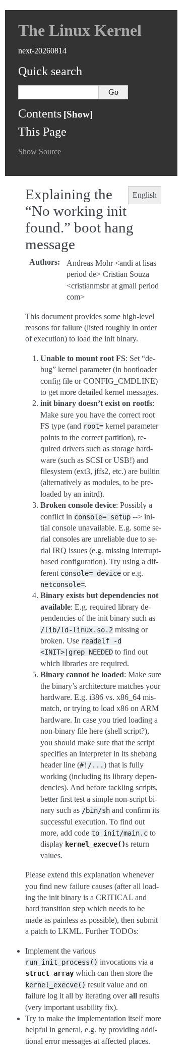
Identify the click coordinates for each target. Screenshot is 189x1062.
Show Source (39, 151)
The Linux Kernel (80, 30)
